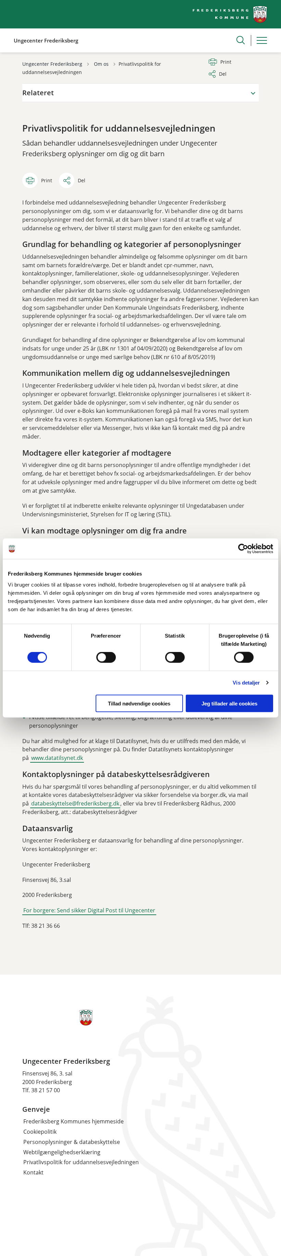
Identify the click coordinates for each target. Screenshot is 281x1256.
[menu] (261, 40)
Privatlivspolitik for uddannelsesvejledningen (81, 1162)
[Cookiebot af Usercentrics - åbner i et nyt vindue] (243, 549)
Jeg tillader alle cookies (229, 703)
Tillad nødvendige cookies (139, 703)
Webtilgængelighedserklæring (61, 1152)
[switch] (106, 657)
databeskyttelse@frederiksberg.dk (75, 803)
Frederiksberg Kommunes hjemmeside (73, 1121)
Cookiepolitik (40, 1131)
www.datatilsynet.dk (57, 758)
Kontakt (33, 1172)
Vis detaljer (246, 683)
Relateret (38, 92)
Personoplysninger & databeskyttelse (71, 1142)
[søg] (240, 40)
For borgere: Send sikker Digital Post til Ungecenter (89, 910)
